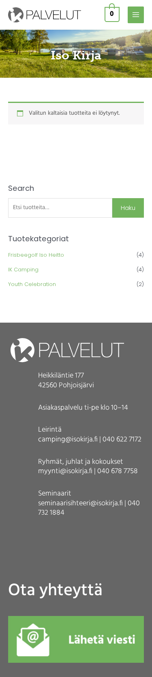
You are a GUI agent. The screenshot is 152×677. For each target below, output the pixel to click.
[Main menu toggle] (136, 15)
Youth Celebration (32, 284)
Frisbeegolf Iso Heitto (36, 254)
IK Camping (23, 269)
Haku (128, 208)
